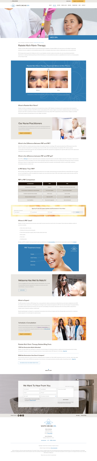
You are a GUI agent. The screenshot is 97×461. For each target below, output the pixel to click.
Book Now (68, 1)
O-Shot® (74, 242)
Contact (83, 5)
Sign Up (77, 212)
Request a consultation (42, 327)
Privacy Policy (83, 415)
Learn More (22, 290)
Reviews (69, 5)
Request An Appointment (78, 1)
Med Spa (54, 5)
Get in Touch (65, 399)
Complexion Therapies (29, 42)
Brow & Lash (64, 5)
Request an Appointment (25, 133)
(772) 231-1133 (49, 433)
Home (19, 42)
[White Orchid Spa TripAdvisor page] (23, 415)
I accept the (26, 400)
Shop (80, 5)
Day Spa (58, 5)
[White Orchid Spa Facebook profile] (18, 415)
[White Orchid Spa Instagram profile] (21, 415)
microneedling (51, 242)
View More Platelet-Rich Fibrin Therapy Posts (29, 362)
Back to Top (48, 370)
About (50, 5)
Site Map (78, 415)
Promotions (74, 5)
